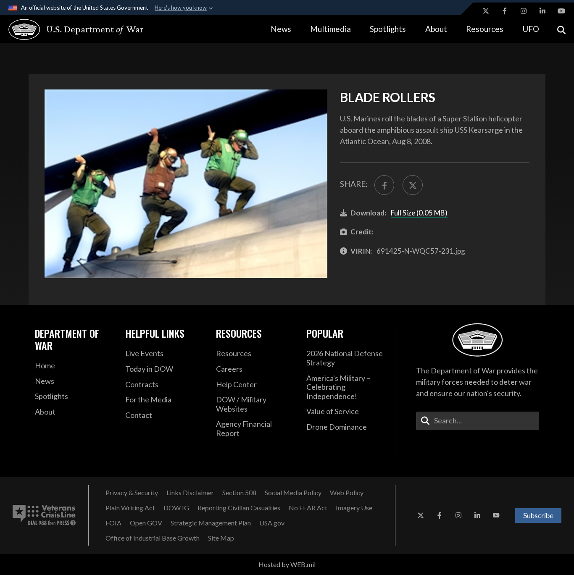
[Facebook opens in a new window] (504, 11)
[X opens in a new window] (485, 11)
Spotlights (388, 29)
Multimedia (330, 29)
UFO (530, 29)
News (281, 29)
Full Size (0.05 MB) (419, 212)
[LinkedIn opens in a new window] (542, 11)
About (436, 29)
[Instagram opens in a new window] (523, 11)
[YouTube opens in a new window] (561, 11)
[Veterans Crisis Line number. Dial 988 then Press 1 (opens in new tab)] (44, 515)
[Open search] (561, 29)
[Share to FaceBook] (384, 185)
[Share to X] (412, 185)
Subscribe (538, 515)
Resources (484, 29)
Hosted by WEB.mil (287, 564)
